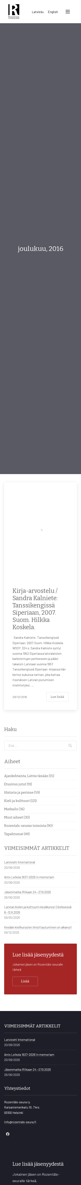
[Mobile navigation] (68, 11)
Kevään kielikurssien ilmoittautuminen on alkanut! (38, 927)
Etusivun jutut (15, 784)
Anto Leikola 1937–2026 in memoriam (29, 877)
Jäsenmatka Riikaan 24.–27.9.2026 (27, 892)
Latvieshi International (19, 862)
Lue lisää (57, 697)
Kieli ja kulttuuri (17, 801)
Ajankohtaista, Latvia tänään (26, 776)
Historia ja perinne (18, 792)
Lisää (25, 981)
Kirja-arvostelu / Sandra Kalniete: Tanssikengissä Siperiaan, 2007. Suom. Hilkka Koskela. (35, 609)
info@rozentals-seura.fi (20, 1122)
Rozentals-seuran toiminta (25, 826)
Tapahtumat (13, 834)
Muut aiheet (13, 817)
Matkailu (11, 809)
